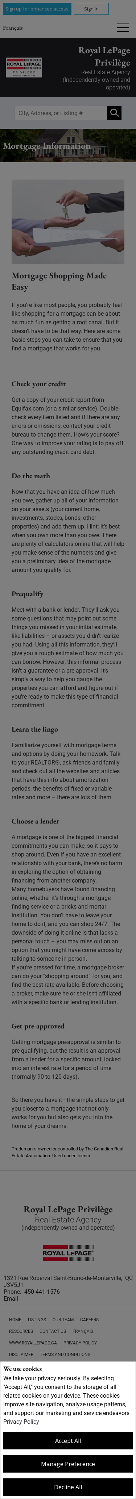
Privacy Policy (21, 1421)
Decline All (68, 1487)
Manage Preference (68, 1464)
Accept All (68, 1441)
